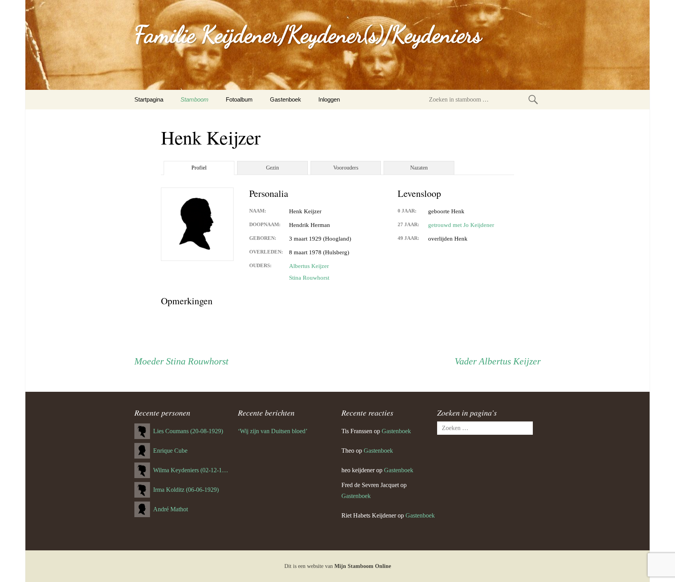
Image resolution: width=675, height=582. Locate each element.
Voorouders (345, 168)
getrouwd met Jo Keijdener (461, 225)
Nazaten (419, 168)
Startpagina (148, 99)
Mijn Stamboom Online (362, 566)
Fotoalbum (239, 99)
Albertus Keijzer (309, 266)
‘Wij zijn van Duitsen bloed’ (272, 431)
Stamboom (194, 99)
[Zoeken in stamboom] (533, 99)
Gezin (272, 168)
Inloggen (329, 99)
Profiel (199, 168)
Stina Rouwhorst (309, 278)
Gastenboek (285, 99)
